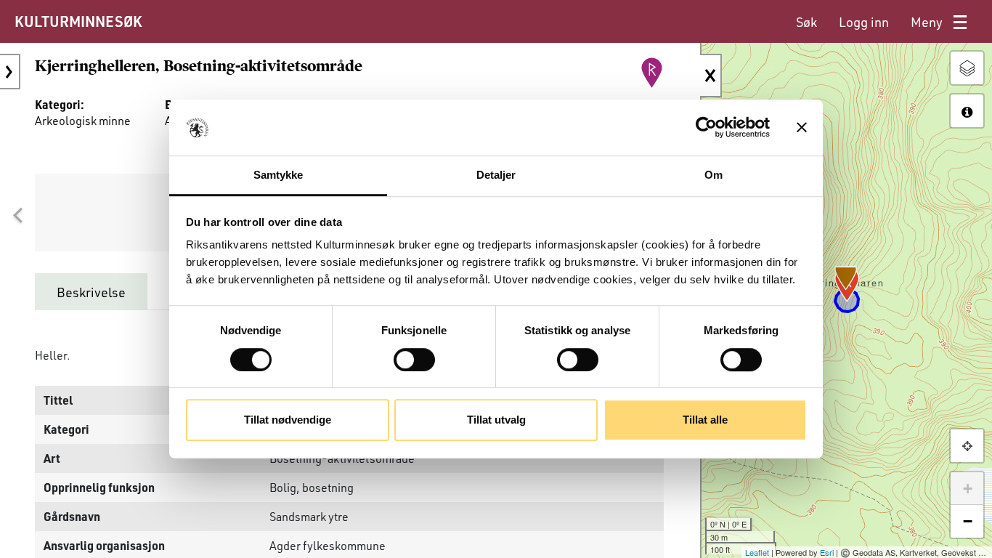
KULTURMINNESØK (78, 21)
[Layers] (967, 68)
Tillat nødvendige (287, 419)
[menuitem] (806, 22)
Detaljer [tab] (496, 175)
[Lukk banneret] (802, 128)
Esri (827, 552)
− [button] (967, 521)
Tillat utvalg (496, 419)
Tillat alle (705, 419)
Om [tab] (713, 175)
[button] (17, 216)
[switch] (414, 359)
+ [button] (967, 489)
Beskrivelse (91, 292)
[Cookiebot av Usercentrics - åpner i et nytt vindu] (706, 128)
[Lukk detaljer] (711, 75)
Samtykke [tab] (278, 175)
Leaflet (757, 552)
